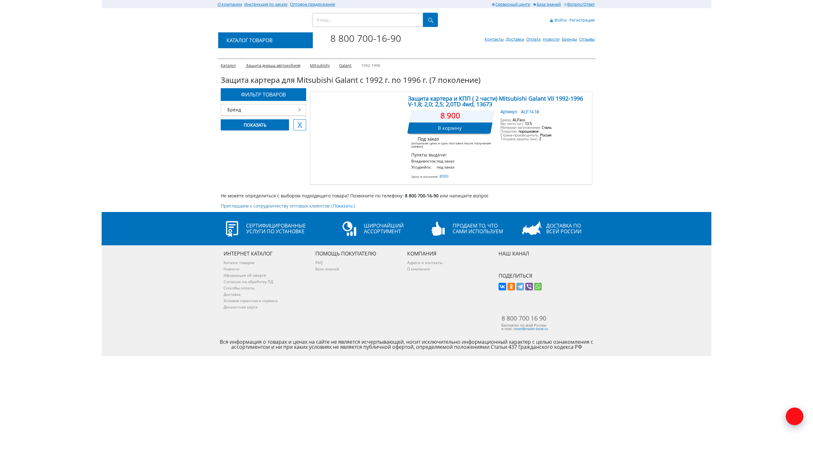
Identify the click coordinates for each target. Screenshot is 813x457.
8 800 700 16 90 (523, 318)
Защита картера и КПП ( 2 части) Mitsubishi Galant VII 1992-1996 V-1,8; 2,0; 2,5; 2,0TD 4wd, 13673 (495, 101)
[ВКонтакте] (502, 286)
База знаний (549, 4)
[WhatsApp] (538, 286)
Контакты (494, 39)
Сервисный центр (512, 4)
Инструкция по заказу (266, 4)
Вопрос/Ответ (581, 4)
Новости (551, 39)
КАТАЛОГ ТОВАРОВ (249, 40)
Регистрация (582, 20)
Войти (560, 20)
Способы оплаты (239, 288)
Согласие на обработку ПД (248, 281)
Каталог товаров (239, 262)
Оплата (533, 39)
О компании (230, 4)
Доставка (515, 39)
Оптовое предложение (312, 4)
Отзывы (587, 39)
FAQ (319, 262)
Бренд (234, 110)
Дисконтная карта (241, 307)
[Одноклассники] (511, 286)
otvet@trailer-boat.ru (531, 328)
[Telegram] (520, 286)
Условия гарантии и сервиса (251, 300)
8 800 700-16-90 (365, 38)
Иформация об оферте (245, 275)
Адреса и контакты (424, 262)
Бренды (569, 39)
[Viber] (529, 286)
